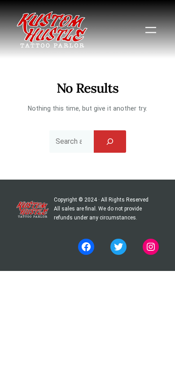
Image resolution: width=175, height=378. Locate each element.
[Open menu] (151, 30)
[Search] (110, 141)
